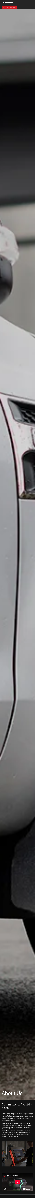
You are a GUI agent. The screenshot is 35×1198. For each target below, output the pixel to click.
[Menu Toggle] (31, 3)
